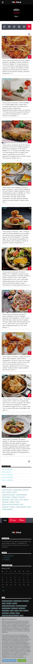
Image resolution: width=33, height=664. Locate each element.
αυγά (21, 504)
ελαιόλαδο (5, 507)
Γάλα (3, 492)
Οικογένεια (5, 499)
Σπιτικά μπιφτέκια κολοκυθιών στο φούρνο (17, 131)
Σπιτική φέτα (17, 89)
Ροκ (21, 499)
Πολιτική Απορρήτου (8, 555)
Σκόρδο (25, 499)
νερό (29, 507)
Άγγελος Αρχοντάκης (8, 56)
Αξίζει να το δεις (7, 489)
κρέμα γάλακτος (21, 507)
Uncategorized (6, 79)
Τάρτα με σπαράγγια (17, 173)
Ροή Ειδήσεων (6, 559)
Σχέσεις (12, 502)
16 (28, 579)
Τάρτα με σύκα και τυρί (16, 300)
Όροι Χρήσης (6, 557)
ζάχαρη (12, 507)
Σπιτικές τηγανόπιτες (6, 472)
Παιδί (11, 499)
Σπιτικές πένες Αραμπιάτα (7, 477)
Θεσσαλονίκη (6, 497)
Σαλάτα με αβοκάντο (16, 258)
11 (6, 579)
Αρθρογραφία (17, 489)
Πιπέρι (16, 499)
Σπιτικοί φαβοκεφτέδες (16, 218)
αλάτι (17, 502)
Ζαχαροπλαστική (21, 494)
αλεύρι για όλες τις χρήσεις (10, 504)
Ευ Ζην (15, 492)
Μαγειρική (22, 497)
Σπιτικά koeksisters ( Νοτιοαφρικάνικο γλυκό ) (16, 343)
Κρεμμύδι (14, 497)
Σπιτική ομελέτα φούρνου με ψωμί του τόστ (17, 46)
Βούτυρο (25, 489)
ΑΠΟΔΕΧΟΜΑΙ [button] (21, 660)
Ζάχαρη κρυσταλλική (8, 494)
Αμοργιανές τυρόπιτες (17, 385)
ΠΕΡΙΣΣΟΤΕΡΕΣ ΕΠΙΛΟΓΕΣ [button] (9, 660)
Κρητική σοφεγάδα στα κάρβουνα (17, 426)
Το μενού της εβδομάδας (7, 469)
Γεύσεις (4, 37)
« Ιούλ (3, 590)
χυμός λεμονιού (7, 509)
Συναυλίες (5, 502)
